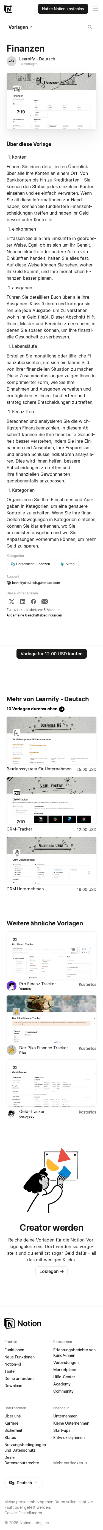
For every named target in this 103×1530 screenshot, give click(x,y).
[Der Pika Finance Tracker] (51, 1019)
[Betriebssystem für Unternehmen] (51, 740)
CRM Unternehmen (25, 888)
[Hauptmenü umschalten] (96, 9)
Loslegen (52, 1271)
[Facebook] (33, 602)
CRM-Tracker (19, 829)
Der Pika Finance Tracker (43, 1047)
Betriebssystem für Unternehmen (39, 768)
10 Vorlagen (28, 64)
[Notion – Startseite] (8, 9)
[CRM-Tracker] (51, 800)
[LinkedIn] (22, 602)
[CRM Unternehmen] (51, 860)
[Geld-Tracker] (51, 1083)
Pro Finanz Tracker (37, 983)
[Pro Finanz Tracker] (51, 955)
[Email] (45, 602)
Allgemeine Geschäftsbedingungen (34, 615)
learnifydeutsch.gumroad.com (36, 583)
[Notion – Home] (51, 1323)
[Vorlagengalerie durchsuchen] (90, 27)
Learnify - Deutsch (37, 59)
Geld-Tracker (32, 1111)
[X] (11, 602)
